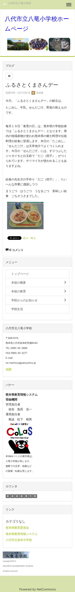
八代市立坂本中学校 (19, 540)
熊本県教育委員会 (17, 527)
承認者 (39, 92)
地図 (8, 369)
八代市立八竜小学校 (19, 3)
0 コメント (16, 250)
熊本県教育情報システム (22, 534)
